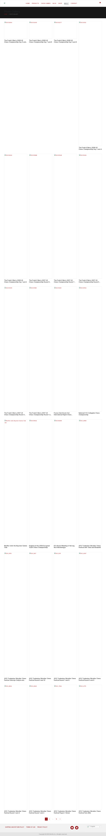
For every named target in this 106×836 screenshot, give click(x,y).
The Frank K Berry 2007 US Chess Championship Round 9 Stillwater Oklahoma (39, 282)
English (92, 826)
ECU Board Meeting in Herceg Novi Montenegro (64, 546)
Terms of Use (30, 827)
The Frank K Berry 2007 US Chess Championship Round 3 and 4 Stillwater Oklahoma (14, 414)
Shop (60, 3)
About (66, 3)
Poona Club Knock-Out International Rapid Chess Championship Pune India (62, 414)
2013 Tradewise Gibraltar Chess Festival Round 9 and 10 (40, 679)
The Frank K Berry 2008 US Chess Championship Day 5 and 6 (65, 41)
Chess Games (46, 3)
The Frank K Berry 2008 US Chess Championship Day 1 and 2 (15, 281)
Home (28, 3)
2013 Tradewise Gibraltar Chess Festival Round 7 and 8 (65, 679)
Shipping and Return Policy (14, 827)
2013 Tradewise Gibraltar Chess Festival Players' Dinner (65, 812)
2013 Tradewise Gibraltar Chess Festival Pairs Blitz (90, 812)
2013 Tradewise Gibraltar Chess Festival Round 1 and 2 (40, 812)
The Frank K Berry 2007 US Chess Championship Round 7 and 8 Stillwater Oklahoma (64, 282)
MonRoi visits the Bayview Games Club (15, 546)
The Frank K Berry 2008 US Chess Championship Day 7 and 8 (40, 41)
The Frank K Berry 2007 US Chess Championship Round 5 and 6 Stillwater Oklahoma (89, 282)
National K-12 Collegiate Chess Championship (89, 414)
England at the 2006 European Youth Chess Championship (39, 546)
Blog (54, 3)
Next (60, 819)
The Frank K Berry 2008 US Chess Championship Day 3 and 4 (90, 148)
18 (56, 819)
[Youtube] (72, 827)
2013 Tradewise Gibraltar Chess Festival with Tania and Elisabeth (90, 546)
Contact (74, 3)
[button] (92, 3)
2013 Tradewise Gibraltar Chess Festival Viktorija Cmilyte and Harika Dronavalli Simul (15, 680)
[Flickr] (76, 827)
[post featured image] (15, 30)
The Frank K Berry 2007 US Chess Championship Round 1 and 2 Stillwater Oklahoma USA (40, 414)
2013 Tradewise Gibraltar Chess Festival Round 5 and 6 (90, 679)
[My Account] (96, 3)
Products (35, 3)
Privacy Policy (42, 827)
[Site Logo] (7, 3)
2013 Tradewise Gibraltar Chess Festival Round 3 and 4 (15, 812)
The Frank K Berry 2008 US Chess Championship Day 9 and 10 (15, 42)
